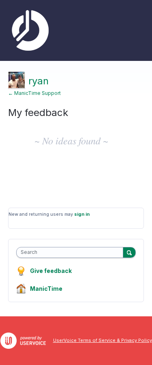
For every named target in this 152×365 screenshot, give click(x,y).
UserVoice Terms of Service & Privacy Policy (102, 340)
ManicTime (46, 288)
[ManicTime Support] (28, 30)
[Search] (129, 252)
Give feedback (51, 270)
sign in (82, 214)
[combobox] (71, 252)
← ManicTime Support (34, 93)
